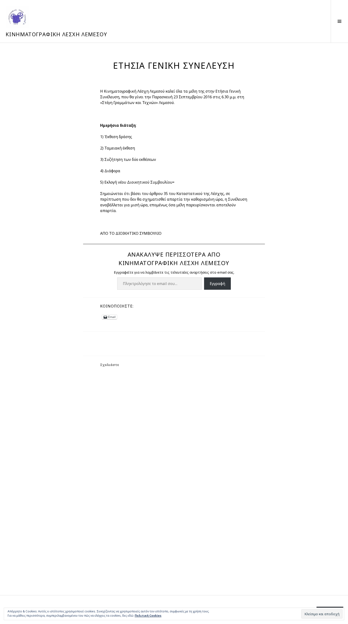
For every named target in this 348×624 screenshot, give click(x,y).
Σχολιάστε (109, 364)
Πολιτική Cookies (148, 616)
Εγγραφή (217, 283)
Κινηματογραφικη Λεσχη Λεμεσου (56, 34)
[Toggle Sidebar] (339, 21)
